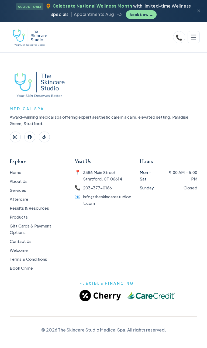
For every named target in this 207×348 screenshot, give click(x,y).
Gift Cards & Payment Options (30, 229)
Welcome (19, 250)
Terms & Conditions (28, 259)
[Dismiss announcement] (198, 11)
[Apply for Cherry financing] (100, 296)
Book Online (21, 267)
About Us (18, 181)
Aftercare (19, 199)
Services (18, 190)
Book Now (141, 14)
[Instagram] (15, 137)
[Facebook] (29, 137)
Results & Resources (29, 207)
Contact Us (21, 241)
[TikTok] (44, 137)
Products (19, 216)
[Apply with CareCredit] (151, 295)
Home (15, 172)
